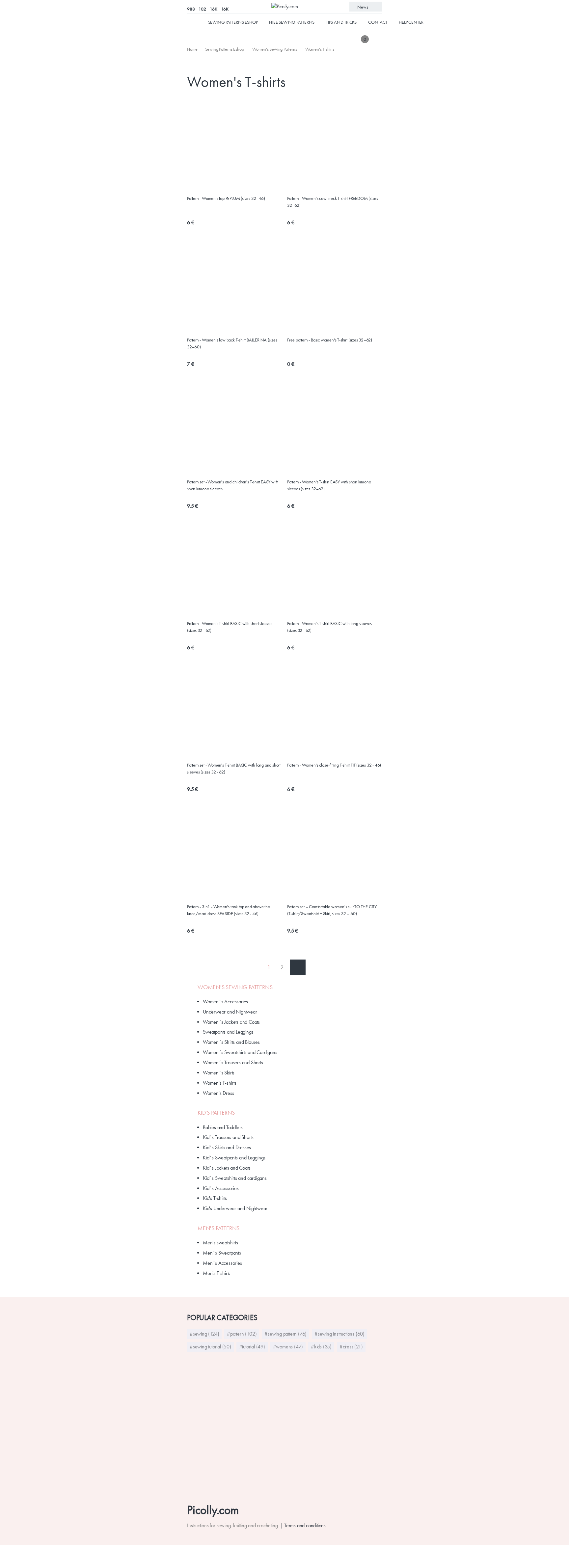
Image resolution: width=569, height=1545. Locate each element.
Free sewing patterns (291, 22)
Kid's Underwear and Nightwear (235, 1208)
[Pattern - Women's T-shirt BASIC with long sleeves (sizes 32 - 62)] (334, 525)
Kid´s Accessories (221, 1188)
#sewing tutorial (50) (210, 1346)
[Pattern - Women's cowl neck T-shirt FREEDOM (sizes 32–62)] (334, 104)
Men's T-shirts (216, 1273)
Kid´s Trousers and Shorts (228, 1137)
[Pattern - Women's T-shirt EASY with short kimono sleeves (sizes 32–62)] (334, 387)
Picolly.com (213, 1510)
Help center (411, 22)
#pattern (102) (242, 1334)
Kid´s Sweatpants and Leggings (234, 1157)
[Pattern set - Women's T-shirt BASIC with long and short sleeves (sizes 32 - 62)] (234, 666)
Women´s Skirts (218, 1073)
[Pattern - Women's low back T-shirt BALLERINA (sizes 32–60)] (234, 245)
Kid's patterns (216, 1112)
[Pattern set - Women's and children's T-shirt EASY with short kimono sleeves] (234, 387)
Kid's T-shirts (215, 1198)
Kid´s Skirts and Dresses (227, 1147)
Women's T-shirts (219, 1083)
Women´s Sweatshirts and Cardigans (240, 1052)
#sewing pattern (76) (285, 1334)
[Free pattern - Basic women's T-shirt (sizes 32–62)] (334, 245)
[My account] (377, 39)
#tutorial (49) (252, 1346)
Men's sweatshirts (220, 1242)
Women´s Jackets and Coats (231, 1022)
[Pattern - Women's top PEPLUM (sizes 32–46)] (234, 104)
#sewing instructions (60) (339, 1334)
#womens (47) (288, 1346)
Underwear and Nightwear (230, 1012)
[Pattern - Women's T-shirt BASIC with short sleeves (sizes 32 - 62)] (234, 525)
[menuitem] (193, 49)
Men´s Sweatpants (222, 1253)
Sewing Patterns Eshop (233, 22)
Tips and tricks (341, 22)
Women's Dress (218, 1093)
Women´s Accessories (225, 1001)
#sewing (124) (204, 1334)
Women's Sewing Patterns (235, 987)
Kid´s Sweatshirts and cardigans (235, 1178)
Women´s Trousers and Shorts (233, 1062)
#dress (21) (351, 1346)
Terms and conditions (305, 1525)
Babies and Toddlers (223, 1127)
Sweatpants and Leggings (228, 1032)
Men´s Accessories (222, 1263)
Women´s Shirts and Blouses (231, 1042)
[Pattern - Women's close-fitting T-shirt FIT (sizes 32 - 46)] (334, 666)
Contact (378, 22)
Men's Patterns (218, 1228)
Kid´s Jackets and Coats (226, 1168)
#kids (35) (321, 1346)
